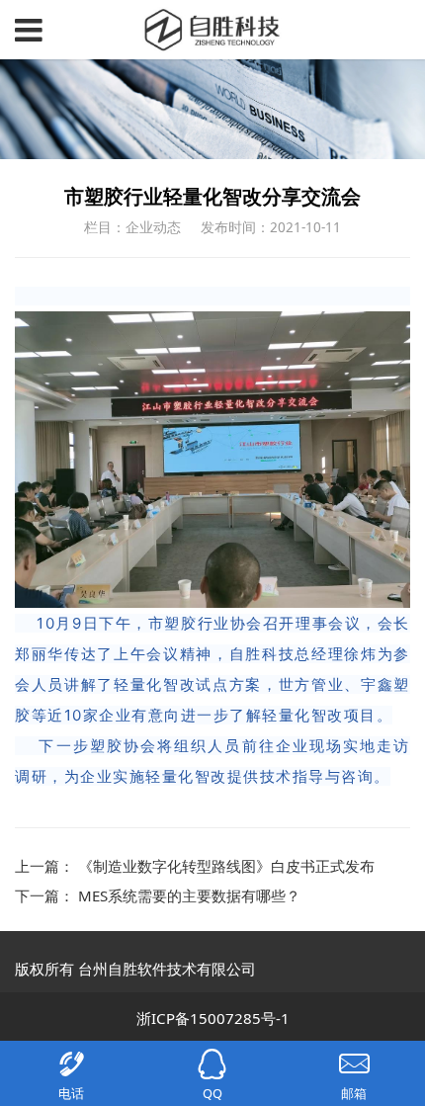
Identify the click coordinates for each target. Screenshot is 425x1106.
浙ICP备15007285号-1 (213, 1018)
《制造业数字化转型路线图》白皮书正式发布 (226, 866)
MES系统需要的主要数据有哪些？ (189, 895)
